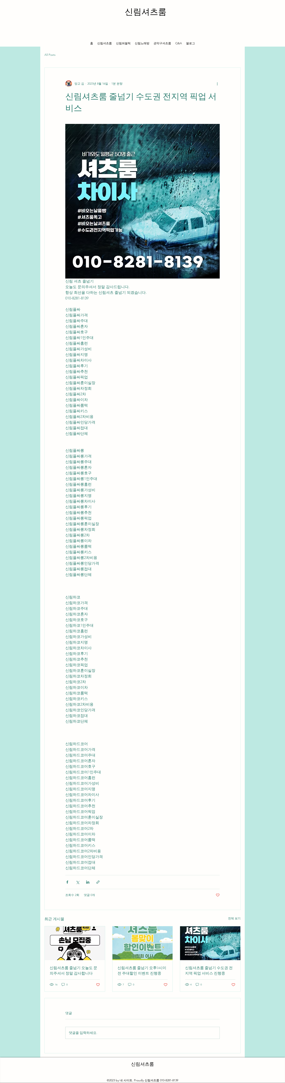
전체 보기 (234, 918)
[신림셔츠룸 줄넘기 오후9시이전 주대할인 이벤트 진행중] (142, 943)
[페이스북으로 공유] (67, 882)
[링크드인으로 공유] (88, 882)
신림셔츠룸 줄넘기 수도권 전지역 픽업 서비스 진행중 (209, 970)
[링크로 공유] (98, 882)
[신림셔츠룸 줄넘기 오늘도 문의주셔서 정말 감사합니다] (75, 943)
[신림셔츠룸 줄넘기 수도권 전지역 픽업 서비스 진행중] (210, 943)
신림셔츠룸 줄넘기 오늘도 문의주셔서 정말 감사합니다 (73, 970)
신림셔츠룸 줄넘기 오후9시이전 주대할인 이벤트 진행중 (141, 970)
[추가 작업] (217, 83)
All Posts (49, 55)
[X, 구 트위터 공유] (77, 882)
